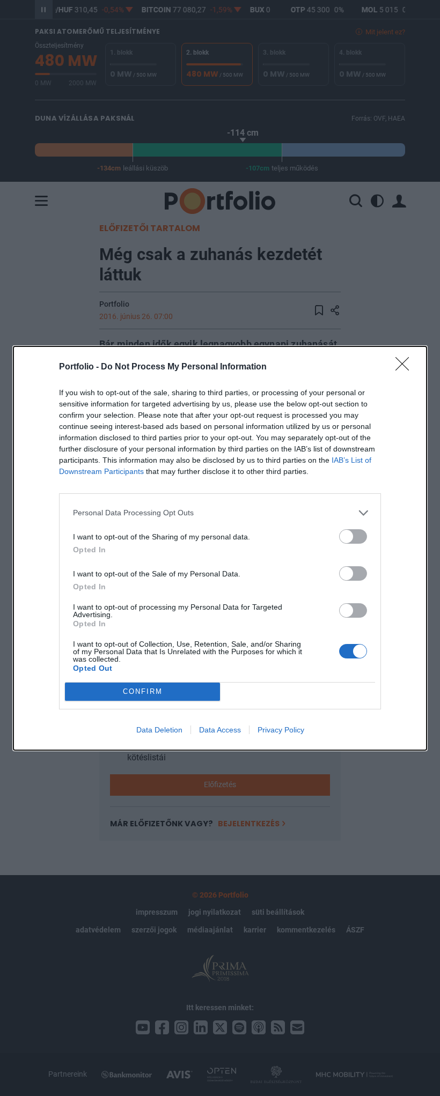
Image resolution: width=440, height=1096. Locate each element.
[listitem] (220, 513)
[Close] (405, 367)
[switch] (353, 536)
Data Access (220, 729)
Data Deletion (159, 729)
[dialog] (220, 548)
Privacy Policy (281, 729)
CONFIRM (143, 691)
